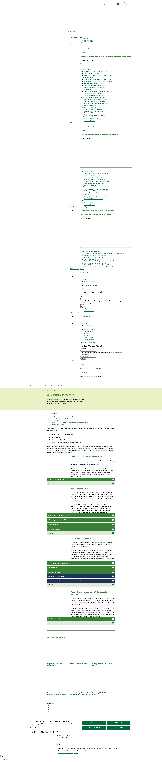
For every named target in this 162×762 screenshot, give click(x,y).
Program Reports (89, 331)
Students (73, 123)
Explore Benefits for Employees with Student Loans (100, 261)
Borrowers (73, 45)
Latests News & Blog (90, 285)
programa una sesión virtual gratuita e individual (73, 448)
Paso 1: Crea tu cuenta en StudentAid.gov (64, 417)
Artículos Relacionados (58, 425)
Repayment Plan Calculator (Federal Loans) (98, 81)
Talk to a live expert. (77, 37)
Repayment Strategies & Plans (93, 89)
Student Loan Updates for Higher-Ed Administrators (101, 267)
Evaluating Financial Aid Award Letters (96, 181)
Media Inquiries (89, 339)
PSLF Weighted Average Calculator (95, 85)
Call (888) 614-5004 (86, 41)
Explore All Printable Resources (94, 257)
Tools (72, 360)
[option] (82, 759)
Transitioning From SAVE (92, 73)
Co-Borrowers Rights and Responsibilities (97, 191)
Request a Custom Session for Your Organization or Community (104, 253)
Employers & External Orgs (79, 207)
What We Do (88, 327)
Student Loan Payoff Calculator (94, 83)
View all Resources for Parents (94, 193)
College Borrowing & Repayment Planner (97, 197)
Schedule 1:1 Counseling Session (94, 119)
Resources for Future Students (42, 385)
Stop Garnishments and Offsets (94, 111)
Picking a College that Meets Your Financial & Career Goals (80, 693)
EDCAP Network (89, 337)
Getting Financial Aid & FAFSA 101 (95, 179)
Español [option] (6, 759)
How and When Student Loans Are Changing (98, 75)
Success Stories (89, 329)
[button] (81, 479)
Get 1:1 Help (71, 31)
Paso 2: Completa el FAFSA (59, 419)
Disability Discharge (90, 105)
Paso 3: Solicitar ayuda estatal (60, 421)
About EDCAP (74, 313)
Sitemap (76, 753)
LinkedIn (83, 297)
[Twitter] (81, 708)
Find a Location (119, 727)
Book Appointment (86, 39)
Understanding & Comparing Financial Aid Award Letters (56, 693)
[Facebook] (81, 706)
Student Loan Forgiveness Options (95, 99)
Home (31, 385)
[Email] (81, 710)
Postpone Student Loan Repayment (95, 115)
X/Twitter (59, 732)
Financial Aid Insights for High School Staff (97, 265)
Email (85, 303)
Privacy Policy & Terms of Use (65, 753)
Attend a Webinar (89, 121)
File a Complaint (89, 113)
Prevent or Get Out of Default (93, 109)
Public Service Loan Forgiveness (94, 101)
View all (82, 53)
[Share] (81, 712)
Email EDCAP (118, 722)
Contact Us (87, 335)
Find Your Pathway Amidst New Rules (96, 71)
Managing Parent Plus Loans (93, 93)
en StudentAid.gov (87, 461)
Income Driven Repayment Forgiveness (96, 103)
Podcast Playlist (89, 311)
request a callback (69, 724)
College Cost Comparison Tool (93, 199)
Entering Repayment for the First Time (96, 91)
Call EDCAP (94, 722)
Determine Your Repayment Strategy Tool (97, 79)
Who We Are (88, 325)
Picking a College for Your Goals (94, 183)
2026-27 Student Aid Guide (92, 175)
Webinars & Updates (77, 269)
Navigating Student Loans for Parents (96, 189)
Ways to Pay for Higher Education (94, 177)
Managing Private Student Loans (94, 95)
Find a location (85, 43)
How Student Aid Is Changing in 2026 (96, 173)
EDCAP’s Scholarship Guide (92, 185)
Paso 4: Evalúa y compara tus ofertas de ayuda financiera (69, 423)
